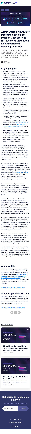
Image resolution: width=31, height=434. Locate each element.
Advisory (19, 419)
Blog (23, 287)
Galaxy (5, 61)
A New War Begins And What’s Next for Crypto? (15, 378)
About (15, 419)
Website (3, 287)
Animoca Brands (17, 276)
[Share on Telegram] (15, 312)
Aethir (2, 269)
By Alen (4, 352)
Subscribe (23, 408)
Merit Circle (4, 276)
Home (11, 419)
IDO (3, 10)
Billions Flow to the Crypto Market (14, 346)
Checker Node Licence (22, 172)
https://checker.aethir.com (22, 122)
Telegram (18, 287)
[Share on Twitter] (11, 312)
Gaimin (14, 126)
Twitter (8, 287)
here (24, 75)
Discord (13, 287)
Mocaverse (19, 124)
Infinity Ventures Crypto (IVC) (13, 278)
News (7, 10)
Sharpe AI (18, 126)
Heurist (25, 124)
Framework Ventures (21, 274)
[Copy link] (19, 312)
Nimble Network (7, 126)
